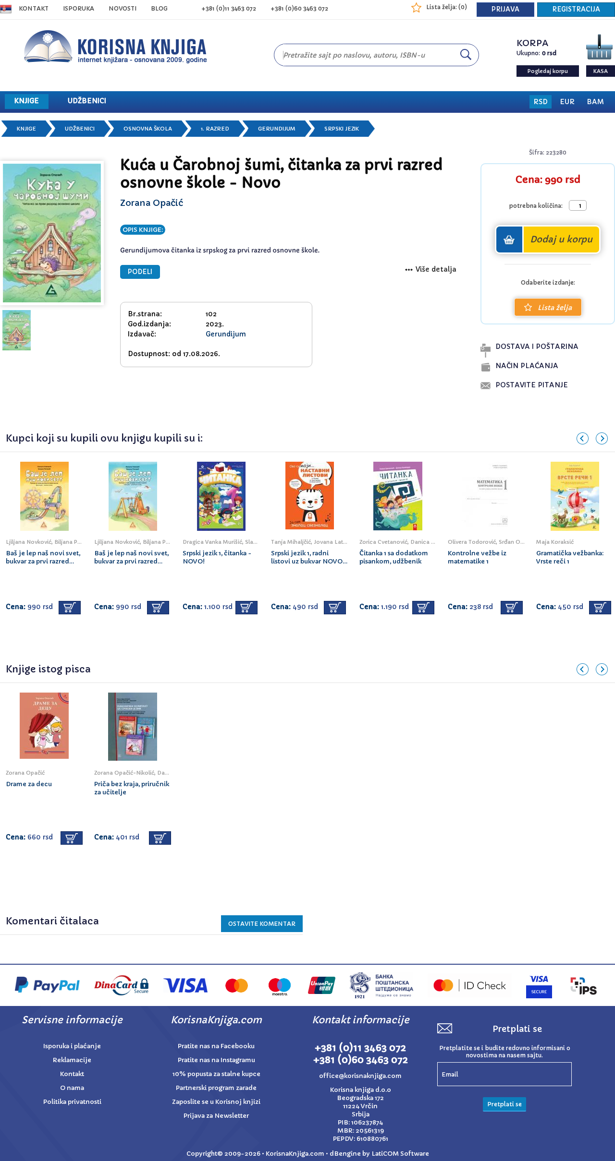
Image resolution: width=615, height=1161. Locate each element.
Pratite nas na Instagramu (216, 1060)
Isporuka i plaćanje (72, 1046)
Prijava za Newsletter (216, 1116)
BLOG (159, 8)
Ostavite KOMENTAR (261, 923)
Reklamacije (72, 1060)
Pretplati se (504, 1104)
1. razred (215, 128)
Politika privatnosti (72, 1102)
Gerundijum (276, 128)
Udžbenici (80, 128)
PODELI (140, 272)
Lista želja (555, 307)
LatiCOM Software (400, 1153)
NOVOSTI (122, 8)
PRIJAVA (505, 9)
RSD (540, 101)
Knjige (26, 128)
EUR (567, 101)
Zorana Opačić (151, 202)
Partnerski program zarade (216, 1088)
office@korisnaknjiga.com (360, 1076)
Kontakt (34, 8)
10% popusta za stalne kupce (216, 1074)
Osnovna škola (147, 128)
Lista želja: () (446, 7)
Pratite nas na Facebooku (216, 1046)
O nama (72, 1088)
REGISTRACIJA (576, 9)
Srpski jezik (341, 128)
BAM (595, 101)
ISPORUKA (78, 8)
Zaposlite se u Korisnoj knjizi (216, 1102)
